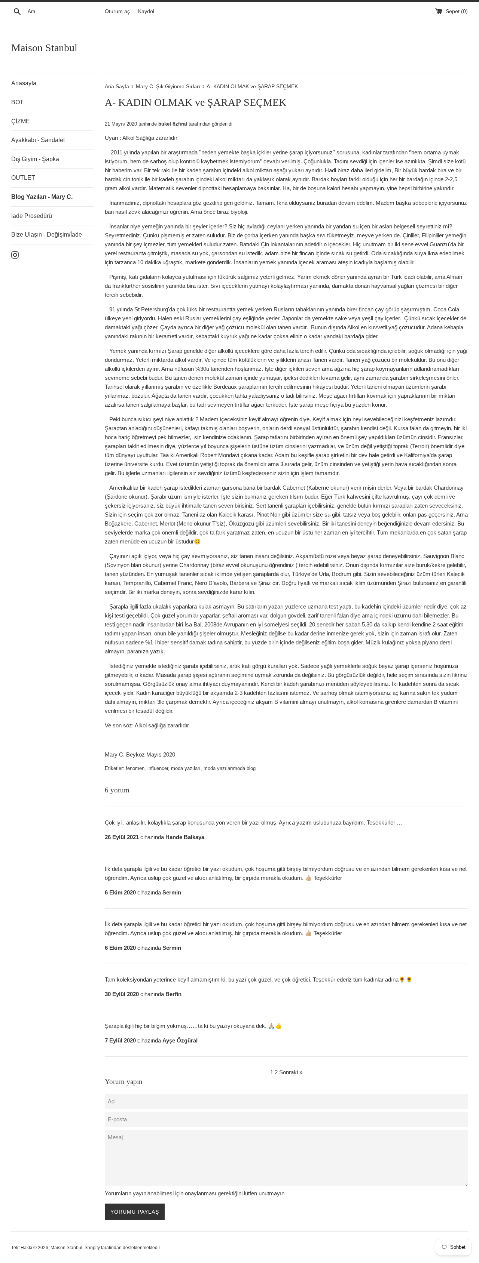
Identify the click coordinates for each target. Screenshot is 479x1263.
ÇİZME (20, 121)
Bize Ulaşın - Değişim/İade (46, 234)
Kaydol (146, 11)
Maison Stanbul (44, 47)
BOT (17, 102)
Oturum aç (117, 11)
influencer (157, 768)
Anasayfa (23, 83)
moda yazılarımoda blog (230, 768)
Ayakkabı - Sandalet (38, 140)
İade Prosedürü (31, 216)
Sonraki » (290, 1072)
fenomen (135, 768)
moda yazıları (186, 768)
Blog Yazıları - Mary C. (42, 197)
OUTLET (23, 178)
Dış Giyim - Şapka (35, 159)
